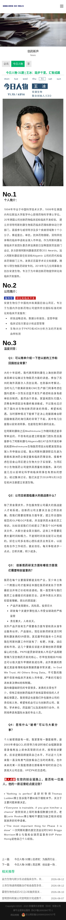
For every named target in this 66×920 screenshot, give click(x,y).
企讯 (6, 63)
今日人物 (18, 63)
